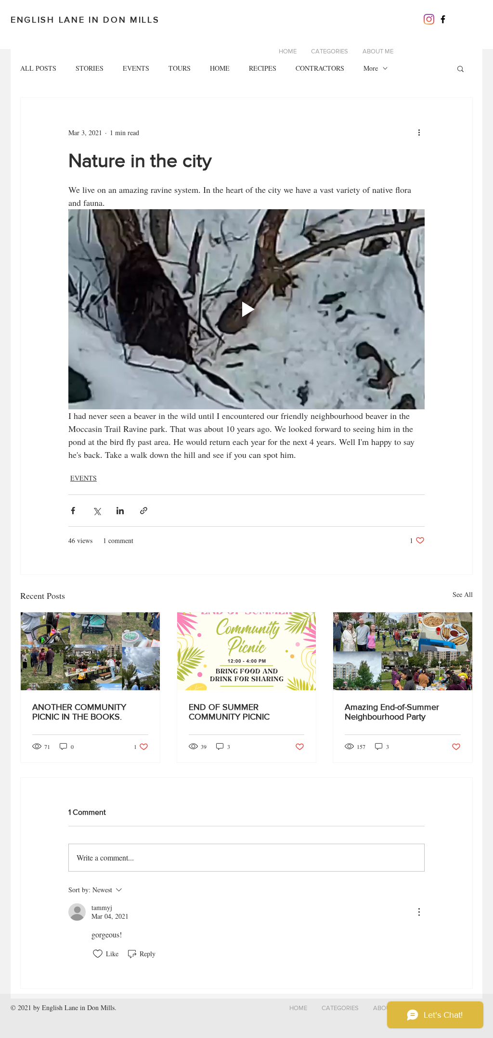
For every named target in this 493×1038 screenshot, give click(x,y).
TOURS (180, 68)
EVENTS (136, 68)
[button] (460, 68)
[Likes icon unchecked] (97, 954)
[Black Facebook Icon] (443, 19)
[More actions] (419, 132)
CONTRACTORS (320, 68)
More (370, 68)
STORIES (90, 68)
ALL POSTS (38, 68)
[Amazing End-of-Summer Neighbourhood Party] (402, 651)
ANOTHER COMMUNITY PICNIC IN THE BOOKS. (79, 712)
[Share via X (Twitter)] (96, 510)
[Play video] (246, 309)
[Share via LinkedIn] (120, 510)
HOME (220, 68)
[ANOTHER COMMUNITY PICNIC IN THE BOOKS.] (90, 651)
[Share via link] (143, 510)
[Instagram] (429, 19)
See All (463, 594)
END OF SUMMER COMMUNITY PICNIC (229, 712)
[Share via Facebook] (73, 510)
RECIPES (262, 68)
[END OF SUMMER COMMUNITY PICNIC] (246, 651)
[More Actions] (419, 912)
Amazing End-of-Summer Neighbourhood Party (392, 712)
